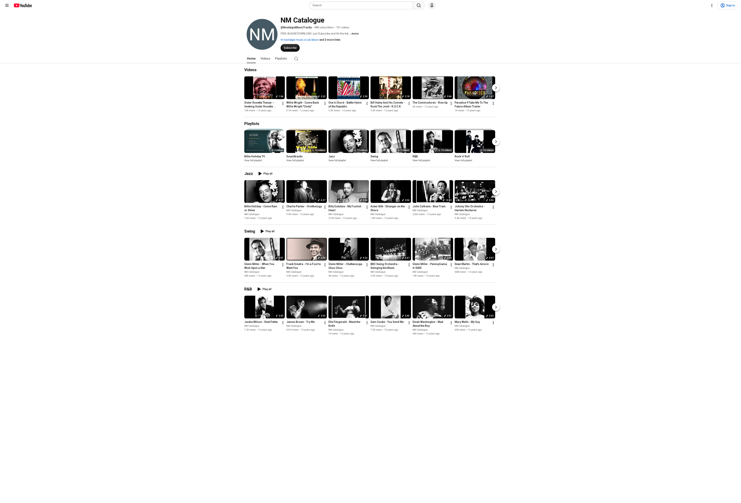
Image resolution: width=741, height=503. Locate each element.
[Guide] (7, 5)
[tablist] (370, 58)
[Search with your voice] (432, 5)
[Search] (419, 5)
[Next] (496, 88)
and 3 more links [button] (329, 39)
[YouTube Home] (23, 5)
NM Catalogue (251, 214)
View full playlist (253, 160)
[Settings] (712, 5)
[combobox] (362, 5)
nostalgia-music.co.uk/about (301, 39)
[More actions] (283, 103)
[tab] (251, 58)
